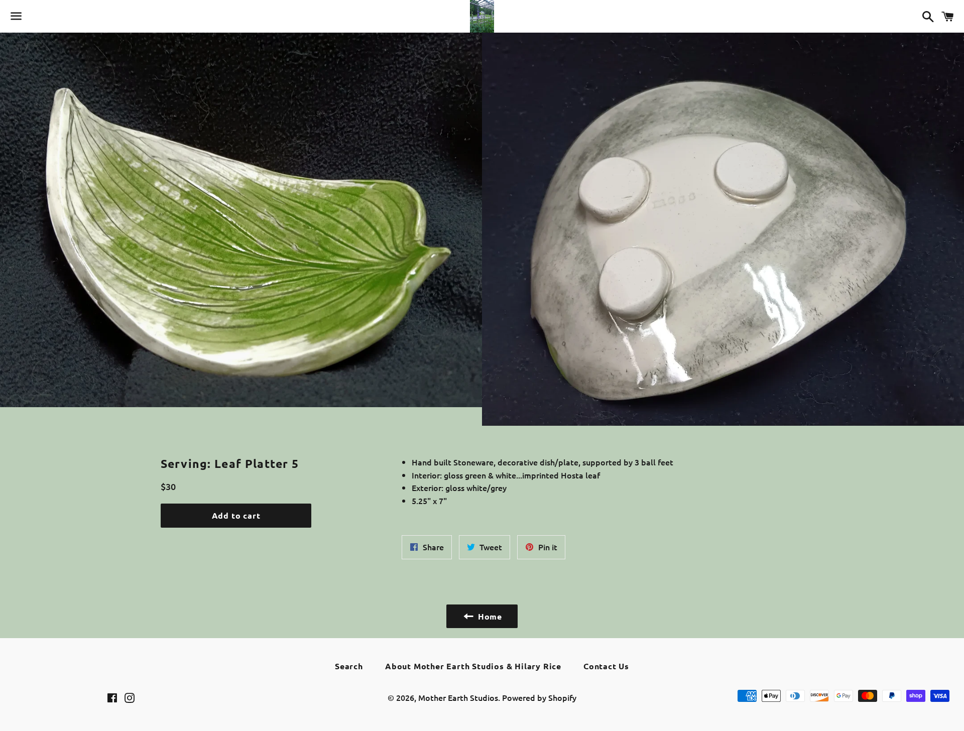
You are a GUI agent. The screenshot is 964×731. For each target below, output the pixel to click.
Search (349, 666)
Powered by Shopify (539, 697)
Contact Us (606, 666)
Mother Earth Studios (458, 697)
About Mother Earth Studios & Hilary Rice (473, 666)
